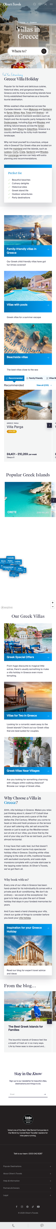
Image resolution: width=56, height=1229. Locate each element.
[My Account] (45, 4)
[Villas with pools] (28, 295)
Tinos (28, 113)
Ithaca (21, 129)
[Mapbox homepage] (7, 607)
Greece (33, 22)
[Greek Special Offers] (28, 650)
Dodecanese (10, 122)
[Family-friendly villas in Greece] (28, 241)
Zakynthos (32, 129)
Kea (23, 113)
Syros (9, 113)
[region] (28, 570)
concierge (13, 155)
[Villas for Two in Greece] (28, 707)
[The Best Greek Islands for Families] (28, 1021)
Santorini (47, 109)
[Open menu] (51, 4)
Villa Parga (15, 427)
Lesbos (8, 152)
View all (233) (43, 385)
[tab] (14, 378)
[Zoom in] (53, 603)
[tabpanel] (28, 426)
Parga (16, 423)
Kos (30, 122)
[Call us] (14, 1225)
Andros (40, 113)
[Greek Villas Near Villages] (28, 762)
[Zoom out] (53, 607)
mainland (17, 149)
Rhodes (41, 122)
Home (22, 22)
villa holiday (25, 918)
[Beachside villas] (28, 347)
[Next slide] (50, 405)
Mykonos (33, 109)
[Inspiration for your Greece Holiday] (28, 949)
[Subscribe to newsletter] (45, 1093)
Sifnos (16, 113)
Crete (22, 152)
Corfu (15, 152)
